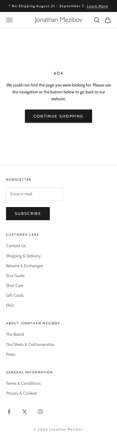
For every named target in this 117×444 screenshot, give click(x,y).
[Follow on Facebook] (9, 412)
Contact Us (16, 245)
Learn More (97, 6)
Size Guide (15, 275)
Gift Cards (15, 295)
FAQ (10, 305)
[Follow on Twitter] (25, 412)
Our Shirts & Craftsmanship (30, 344)
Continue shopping (59, 116)
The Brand (15, 334)
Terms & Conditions (23, 383)
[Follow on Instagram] (40, 412)
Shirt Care (14, 285)
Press (10, 354)
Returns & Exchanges (24, 265)
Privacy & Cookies (21, 393)
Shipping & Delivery (23, 256)
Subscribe (28, 213)
